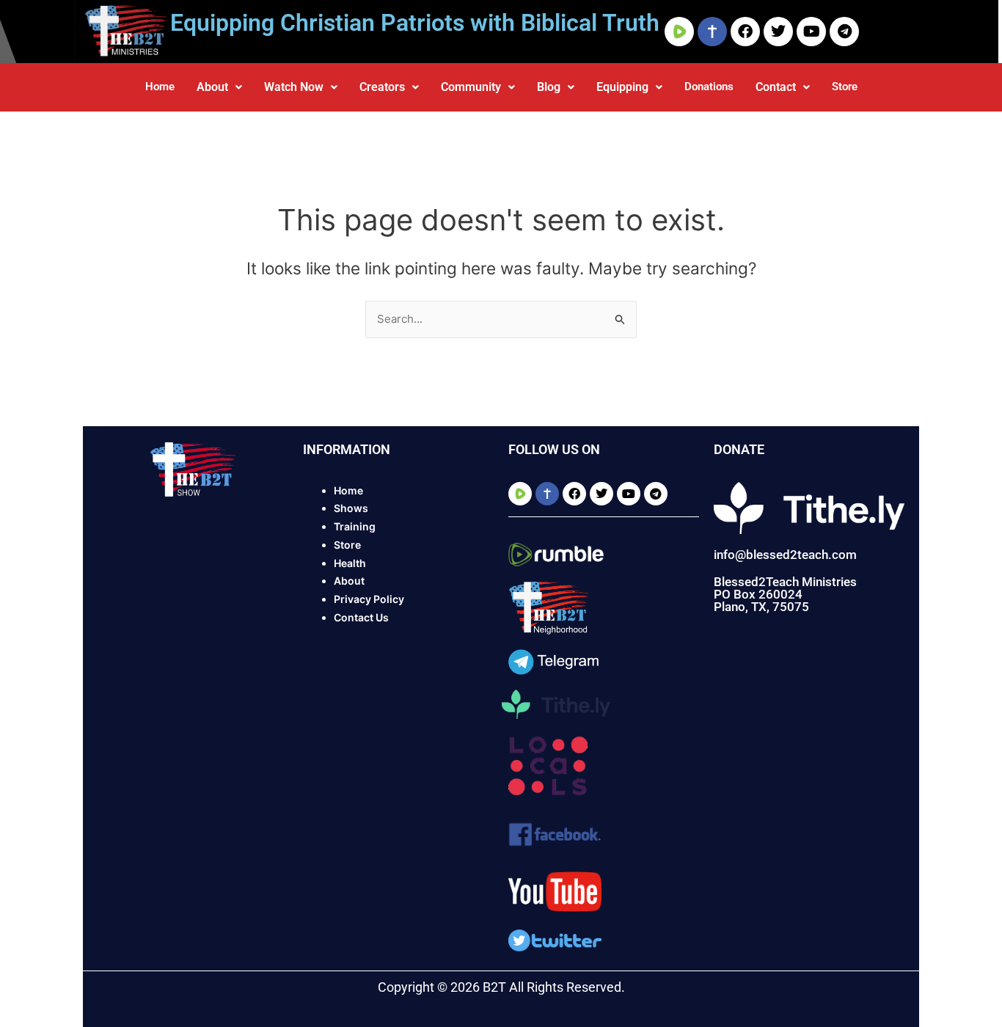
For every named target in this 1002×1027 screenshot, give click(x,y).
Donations (709, 86)
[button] (219, 87)
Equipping (622, 87)
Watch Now (293, 87)
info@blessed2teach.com (785, 554)
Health (350, 563)
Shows (351, 508)
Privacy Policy (369, 599)
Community (471, 87)
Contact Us (361, 617)
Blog (548, 87)
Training (355, 526)
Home (160, 86)
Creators (382, 87)
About (212, 87)
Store (844, 86)
